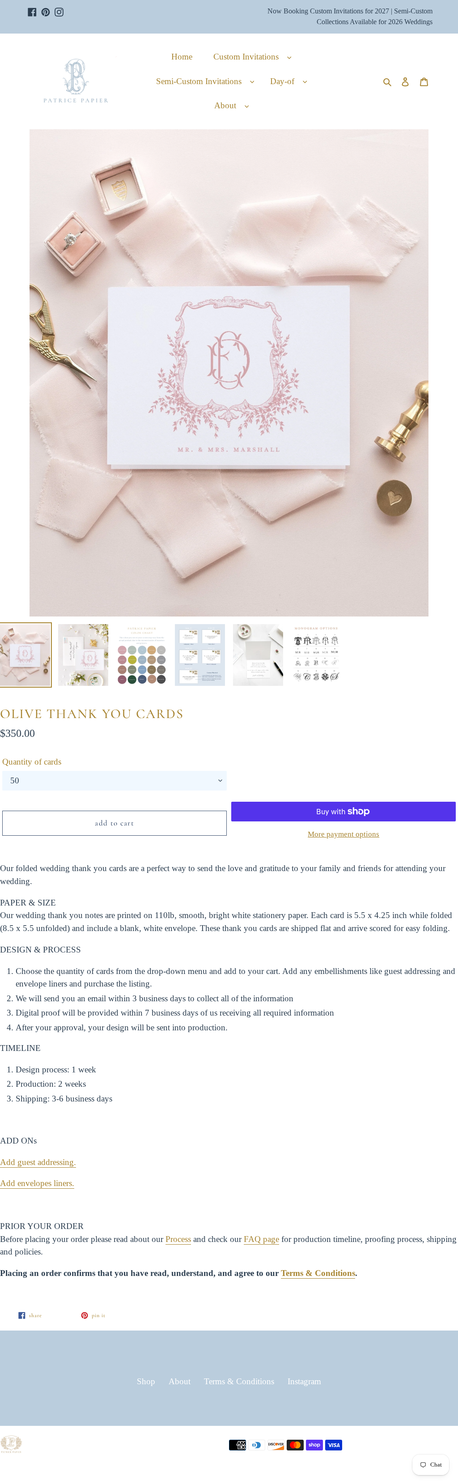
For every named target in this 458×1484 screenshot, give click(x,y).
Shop (146, 1381)
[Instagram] (59, 7)
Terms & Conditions (318, 1273)
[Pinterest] (45, 7)
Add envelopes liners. (37, 1183)
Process (178, 1239)
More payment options (343, 834)
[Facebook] (32, 7)
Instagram (304, 1381)
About (180, 1381)
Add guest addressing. (38, 1162)
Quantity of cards (31, 761)
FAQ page (261, 1239)
